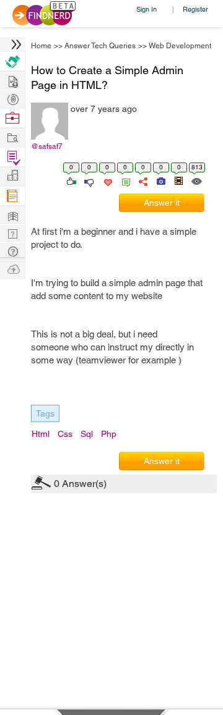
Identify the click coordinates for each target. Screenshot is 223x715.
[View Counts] (196, 180)
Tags (45, 413)
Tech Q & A (12, 232)
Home (41, 45)
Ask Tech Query (12, 250)
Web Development (180, 45)
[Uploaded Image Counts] (160, 180)
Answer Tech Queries (100, 45)
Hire (12, 61)
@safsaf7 (47, 146)
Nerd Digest (12, 214)
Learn (12, 196)
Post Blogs (12, 268)
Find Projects (12, 137)
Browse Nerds (12, 98)
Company (12, 176)
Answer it (162, 203)
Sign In (146, 9)
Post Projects (12, 80)
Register (195, 9)
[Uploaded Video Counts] (178, 180)
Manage (12, 157)
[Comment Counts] (123, 180)
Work (12, 118)
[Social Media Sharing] (142, 180)
